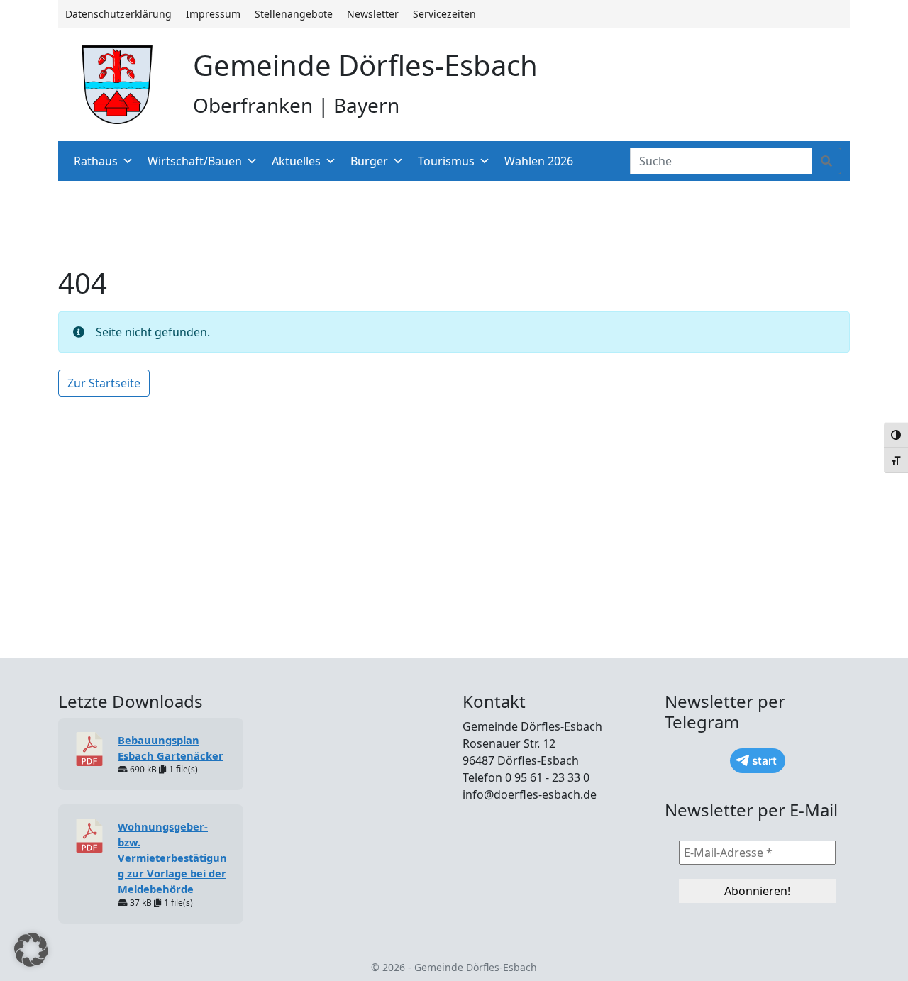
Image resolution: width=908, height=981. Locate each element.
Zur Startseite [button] (103, 383)
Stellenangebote (294, 14)
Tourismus (446, 161)
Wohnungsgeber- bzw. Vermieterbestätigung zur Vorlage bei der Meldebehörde (172, 857)
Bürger (369, 161)
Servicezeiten (444, 14)
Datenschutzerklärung (118, 14)
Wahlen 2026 (538, 161)
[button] (31, 950)
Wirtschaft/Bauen (195, 161)
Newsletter (373, 14)
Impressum (213, 14)
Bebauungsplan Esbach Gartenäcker (170, 748)
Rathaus (96, 161)
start (764, 760)
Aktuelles (296, 161)
